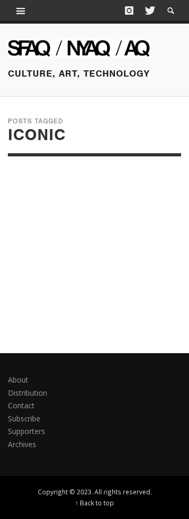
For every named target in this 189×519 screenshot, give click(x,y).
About (18, 380)
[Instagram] (129, 10)
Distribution (27, 393)
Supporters (26, 431)
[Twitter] (149, 10)
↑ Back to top (94, 503)
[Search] (21, 10)
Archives (22, 444)
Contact (21, 405)
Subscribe (24, 418)
